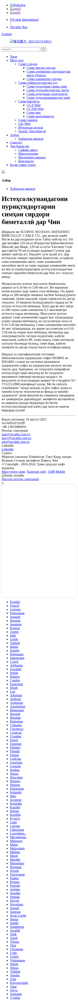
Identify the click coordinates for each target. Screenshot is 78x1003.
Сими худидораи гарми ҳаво (47, 86)
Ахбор (14, 135)
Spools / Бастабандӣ (32, 131)
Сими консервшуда (40, 116)
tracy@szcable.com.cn (16, 438)
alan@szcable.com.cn (16, 434)
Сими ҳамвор (27, 120)
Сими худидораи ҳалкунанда (47, 94)
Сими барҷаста (29, 101)
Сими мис (34, 112)
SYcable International (24, 19)
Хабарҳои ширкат (31, 138)
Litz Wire (24, 124)
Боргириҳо (26, 161)
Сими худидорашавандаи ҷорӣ (48, 97)
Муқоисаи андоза (30, 127)
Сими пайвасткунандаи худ (37, 82)
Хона (13, 56)
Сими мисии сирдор (41, 67)
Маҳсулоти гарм (13, 471)
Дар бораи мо (19, 146)
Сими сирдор (27, 64)
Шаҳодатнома (28, 153)
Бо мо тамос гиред (23, 165)
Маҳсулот (17, 60)
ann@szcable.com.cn (16, 442)
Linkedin (8, 449)
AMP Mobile (56, 471)
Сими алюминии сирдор (44, 79)
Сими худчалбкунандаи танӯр (48, 90)
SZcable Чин (18, 27)
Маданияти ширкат (32, 157)
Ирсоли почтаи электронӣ (20, 479)
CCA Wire (34, 105)
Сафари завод (28, 150)
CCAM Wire (35, 109)
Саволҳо (16, 142)
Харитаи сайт (36, 471)
